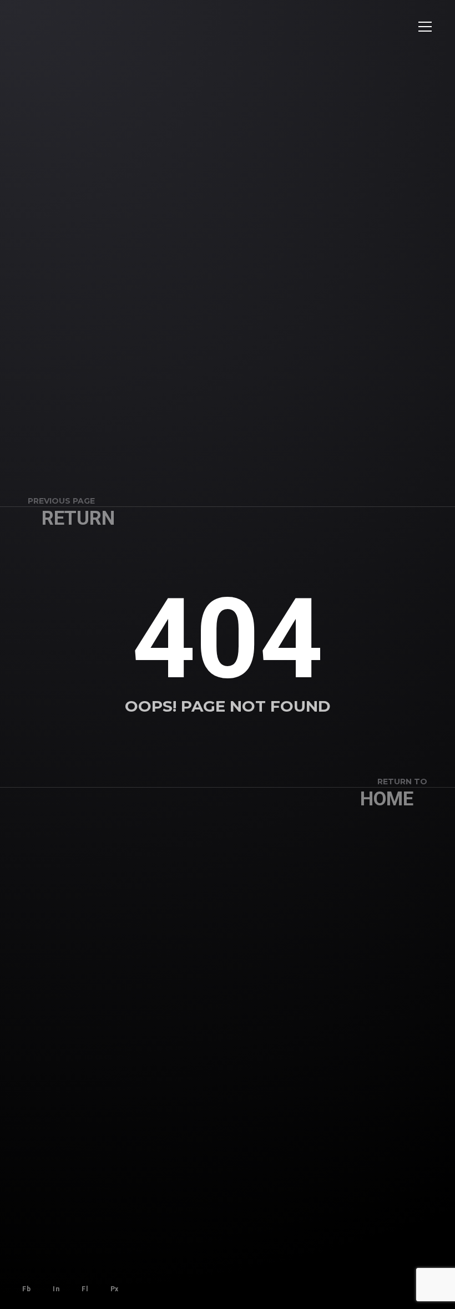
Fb (26, 1289)
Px (114, 1289)
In (56, 1289)
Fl (85, 1289)
